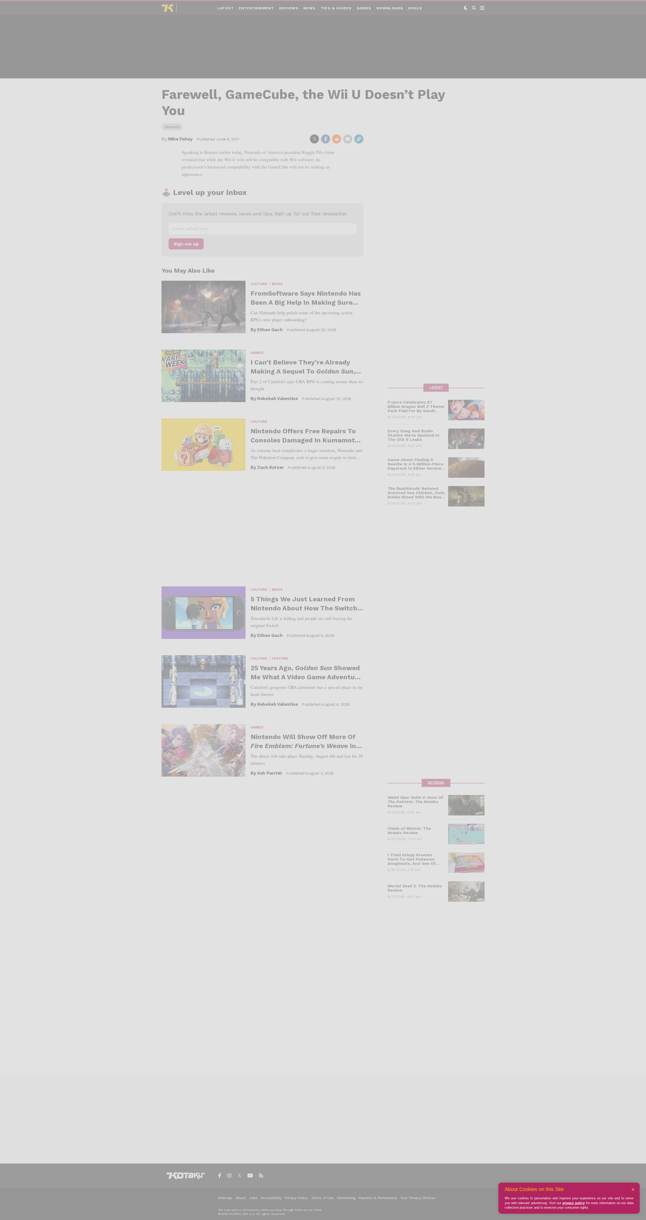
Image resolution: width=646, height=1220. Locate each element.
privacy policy (573, 1203)
